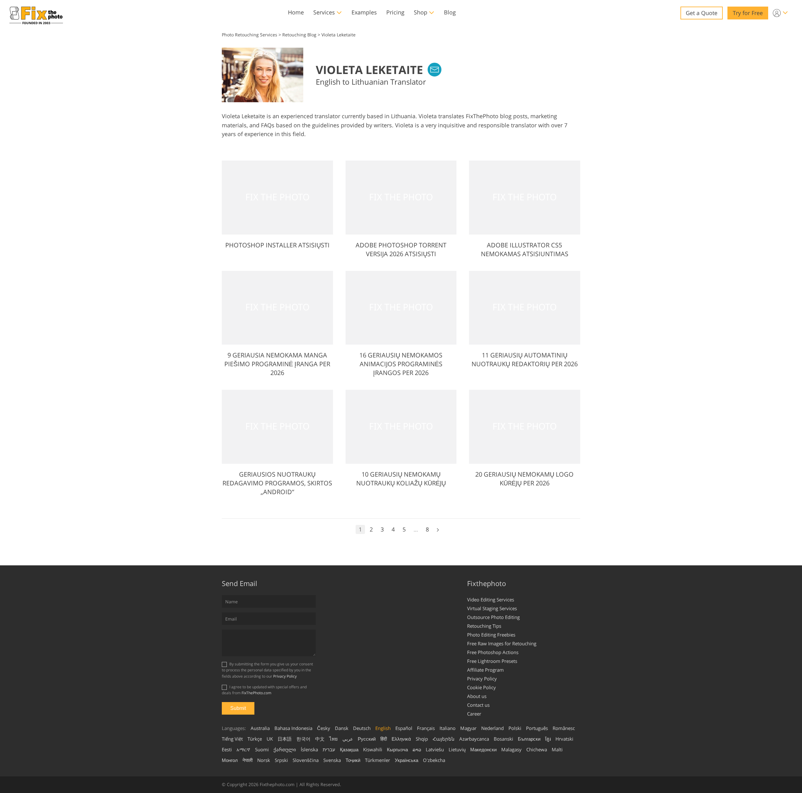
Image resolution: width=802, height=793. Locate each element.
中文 (320, 739)
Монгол (230, 760)
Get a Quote (701, 13)
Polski (514, 728)
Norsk (263, 760)
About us (477, 696)
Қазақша (349, 749)
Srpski (281, 760)
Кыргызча (397, 749)
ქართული (284, 749)
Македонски (483, 749)
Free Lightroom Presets (492, 661)
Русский (367, 739)
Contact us (478, 705)
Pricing (395, 12)
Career (474, 714)
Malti (557, 749)
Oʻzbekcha (434, 760)
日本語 (285, 739)
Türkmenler (377, 760)
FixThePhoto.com (256, 692)
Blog (450, 12)
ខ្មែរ (548, 739)
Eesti (227, 749)
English (383, 728)
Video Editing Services (490, 599)
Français (426, 728)
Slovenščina (306, 760)
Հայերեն (444, 739)
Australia (260, 728)
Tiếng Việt (232, 739)
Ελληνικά (401, 739)
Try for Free (748, 13)
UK (270, 739)
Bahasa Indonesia (293, 728)
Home (296, 12)
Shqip (422, 739)
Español (403, 728)
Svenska (332, 760)
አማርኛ (243, 749)
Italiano (448, 728)
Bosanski (503, 739)
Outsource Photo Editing (493, 617)
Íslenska (309, 749)
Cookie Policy (481, 687)
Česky (323, 728)
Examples (364, 12)
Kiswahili (372, 749)
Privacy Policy (285, 676)
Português (537, 728)
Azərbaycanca (474, 739)
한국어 (303, 739)
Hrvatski (564, 739)
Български (529, 739)
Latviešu (435, 749)
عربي (347, 739)
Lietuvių (457, 749)
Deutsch (362, 728)
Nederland (492, 728)
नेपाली (247, 760)
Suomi (262, 749)
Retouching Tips (484, 626)
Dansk (341, 728)
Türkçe (254, 739)
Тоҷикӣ (353, 760)
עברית (329, 749)
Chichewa (536, 749)
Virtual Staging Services (492, 608)
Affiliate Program (485, 670)
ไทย (333, 739)
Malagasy (511, 749)
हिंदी (383, 739)
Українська (406, 760)
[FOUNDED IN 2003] (36, 13)
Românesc (564, 728)
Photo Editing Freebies (491, 635)
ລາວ (417, 749)
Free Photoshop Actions (492, 652)
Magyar (468, 728)
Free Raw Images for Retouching (501, 643)
